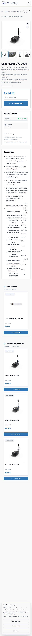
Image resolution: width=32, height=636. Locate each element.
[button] (16, 35)
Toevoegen (17, 332)
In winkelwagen (17, 103)
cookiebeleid (15, 616)
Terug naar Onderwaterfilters (13, 17)
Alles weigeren (16, 626)
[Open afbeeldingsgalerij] (27, 27)
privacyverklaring (24, 616)
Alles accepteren (16, 621)
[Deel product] (27, 23)
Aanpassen (16, 630)
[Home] (2, 11)
